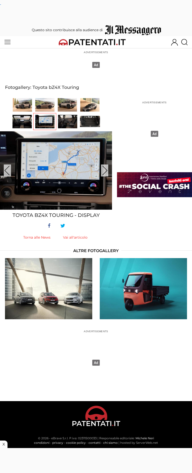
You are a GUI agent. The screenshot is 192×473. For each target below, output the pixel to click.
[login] (174, 42)
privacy (57, 443)
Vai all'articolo (75, 237)
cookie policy (76, 443)
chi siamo (110, 443)
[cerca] (186, 42)
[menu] (7, 42)
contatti (94, 443)
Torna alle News (36, 237)
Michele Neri (145, 438)
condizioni (42, 443)
